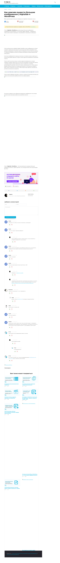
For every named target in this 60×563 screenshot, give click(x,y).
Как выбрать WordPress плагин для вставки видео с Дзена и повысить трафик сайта (29, 398)
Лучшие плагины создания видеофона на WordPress (10, 398)
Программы (27, 6)
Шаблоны (13, 6)
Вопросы (34, 6)
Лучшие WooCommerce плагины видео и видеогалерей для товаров (12, 488)
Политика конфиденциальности (32, 553)
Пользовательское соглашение (21, 553)
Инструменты (49, 6)
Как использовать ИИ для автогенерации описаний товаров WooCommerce (12, 412)
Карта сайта (14, 553)
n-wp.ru (7, 2)
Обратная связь (9, 554)
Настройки (20, 6)
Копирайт (13, 554)
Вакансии (17, 554)
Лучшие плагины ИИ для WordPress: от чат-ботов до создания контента (29, 475)
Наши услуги (40, 6)
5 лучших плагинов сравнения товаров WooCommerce (28, 384)
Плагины (7, 6)
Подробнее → (33, 26)
